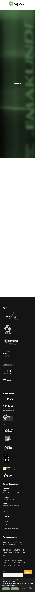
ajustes (17, 585)
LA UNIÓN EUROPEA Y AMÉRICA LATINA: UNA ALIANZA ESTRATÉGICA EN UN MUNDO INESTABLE (14, 563)
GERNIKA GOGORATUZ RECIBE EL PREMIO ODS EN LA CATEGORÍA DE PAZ (14, 552)
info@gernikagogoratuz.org (11, 505)
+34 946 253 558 (9, 499)
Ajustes (24, 589)
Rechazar (15, 589)
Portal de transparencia (11, 529)
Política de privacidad (10, 525)
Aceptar (6, 589)
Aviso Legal (7, 521)
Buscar (5, 571)
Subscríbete (6, 512)
